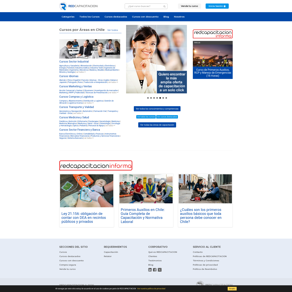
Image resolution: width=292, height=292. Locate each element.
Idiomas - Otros (96, 80)
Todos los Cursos (89, 16)
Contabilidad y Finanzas (93, 134)
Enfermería (82, 121)
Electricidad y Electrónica (104, 66)
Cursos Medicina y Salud (74, 117)
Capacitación (111, 252)
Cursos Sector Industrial (74, 61)
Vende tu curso (67, 269)
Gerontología (104, 121)
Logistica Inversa (75, 103)
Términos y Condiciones (206, 260)
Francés (85, 80)
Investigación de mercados (106, 90)
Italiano (114, 80)
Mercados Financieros (80, 136)
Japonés (63, 82)
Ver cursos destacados (167, 117)
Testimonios (155, 260)
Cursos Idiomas (68, 76)
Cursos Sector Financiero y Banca (79, 129)
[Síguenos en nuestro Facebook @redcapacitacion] (154, 270)
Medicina (115, 121)
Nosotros (179, 16)
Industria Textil (96, 68)
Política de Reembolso (205, 269)
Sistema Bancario (75, 138)
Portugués (72, 82)
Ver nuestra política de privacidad (151, 289)
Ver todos (112, 30)
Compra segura (67, 265)
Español (76, 80)
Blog (166, 16)
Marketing (63, 93)
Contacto (198, 252)
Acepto (232, 289)
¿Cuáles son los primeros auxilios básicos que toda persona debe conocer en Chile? (201, 216)
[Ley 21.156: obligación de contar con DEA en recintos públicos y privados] (86, 190)
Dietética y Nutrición (67, 121)
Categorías (68, 16)
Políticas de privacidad (205, 265)
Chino (69, 80)
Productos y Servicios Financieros (105, 136)
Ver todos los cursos (146, 117)
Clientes (152, 256)
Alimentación (86, 66)
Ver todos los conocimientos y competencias (157, 109)
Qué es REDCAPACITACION (162, 252)
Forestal (70, 68)
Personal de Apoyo (97, 126)
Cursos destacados (115, 16)
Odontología (105, 123)
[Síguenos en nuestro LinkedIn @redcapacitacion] (150, 270)
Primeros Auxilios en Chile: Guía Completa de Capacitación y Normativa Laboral (143, 216)
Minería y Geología (67, 72)
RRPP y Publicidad (76, 93)
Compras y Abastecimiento (70, 101)
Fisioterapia (93, 121)
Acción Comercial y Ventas (70, 90)
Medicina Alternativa (68, 123)
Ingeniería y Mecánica (79, 70)
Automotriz (87, 111)
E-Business (88, 90)
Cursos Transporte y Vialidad (76, 107)
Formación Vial (100, 111)
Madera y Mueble (97, 70)
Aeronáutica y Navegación (70, 111)
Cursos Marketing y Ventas (75, 86)
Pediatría (83, 126)
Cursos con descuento (145, 16)
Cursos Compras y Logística (76, 96)
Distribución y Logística (93, 101)
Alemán (62, 80)
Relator (108, 256)
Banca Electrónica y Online (70, 134)
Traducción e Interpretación (95, 82)
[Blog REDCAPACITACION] (213, 34)
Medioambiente (111, 70)
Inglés (106, 80)
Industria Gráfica (82, 68)
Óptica (75, 126)
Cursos (63, 252)
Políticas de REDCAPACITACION (210, 256)
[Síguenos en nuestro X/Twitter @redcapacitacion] (160, 270)
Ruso (80, 82)
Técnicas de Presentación (96, 93)
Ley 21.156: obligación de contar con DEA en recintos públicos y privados (83, 218)
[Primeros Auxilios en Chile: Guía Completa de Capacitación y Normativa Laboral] (146, 188)
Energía (62, 68)
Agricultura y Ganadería (69, 66)
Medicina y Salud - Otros (88, 123)
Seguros (62, 138)
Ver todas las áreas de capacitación (157, 125)
